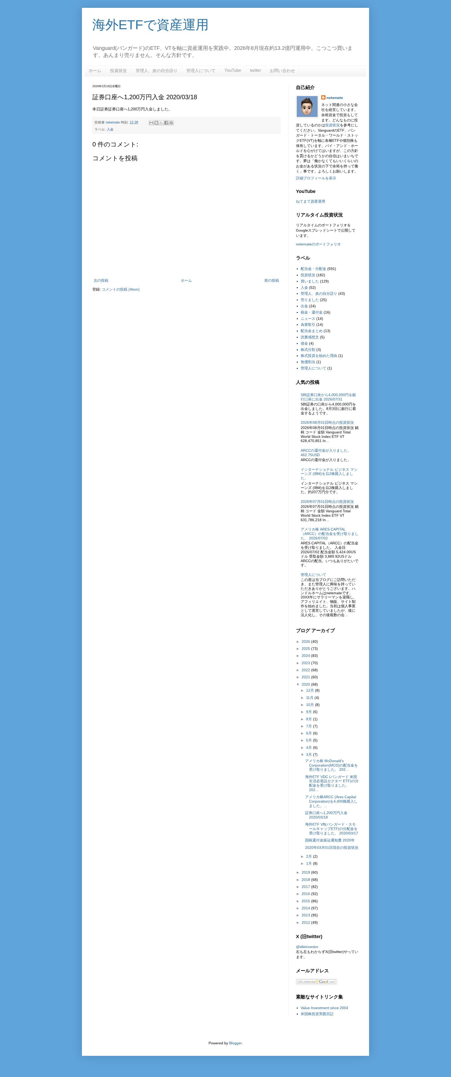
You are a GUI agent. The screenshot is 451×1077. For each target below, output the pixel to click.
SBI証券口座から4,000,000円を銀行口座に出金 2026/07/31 (328, 397)
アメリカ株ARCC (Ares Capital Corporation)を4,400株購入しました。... (331, 801)
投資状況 (118, 70)
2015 (306, 901)
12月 (310, 690)
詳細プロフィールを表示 (316, 178)
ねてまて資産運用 (310, 201)
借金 (304, 343)
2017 (306, 887)
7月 (309, 726)
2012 (306, 922)
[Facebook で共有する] (166, 122)
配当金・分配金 (313, 269)
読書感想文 (310, 337)
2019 (306, 872)
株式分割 (308, 350)
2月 (309, 856)
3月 (309, 754)
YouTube (232, 70)
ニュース (308, 318)
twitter (255, 70)
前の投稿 (271, 280)
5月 (309, 740)
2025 (306, 648)
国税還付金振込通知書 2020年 (330, 840)
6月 (309, 733)
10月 (310, 705)
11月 (310, 698)
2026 (306, 641)
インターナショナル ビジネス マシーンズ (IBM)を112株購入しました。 (329, 473)
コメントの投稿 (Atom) (121, 289)
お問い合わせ (282, 70)
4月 (309, 747)
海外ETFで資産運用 (150, 24)
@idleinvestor (307, 947)
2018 (306, 880)
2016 (306, 894)
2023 (306, 663)
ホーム (95, 70)
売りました (310, 300)
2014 (306, 908)
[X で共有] (161, 122)
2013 (306, 915)
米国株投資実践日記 (317, 1014)
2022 (306, 670)
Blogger (235, 1043)
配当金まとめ (312, 331)
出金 (304, 306)
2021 (306, 677)
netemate (335, 98)
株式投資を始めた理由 (319, 356)
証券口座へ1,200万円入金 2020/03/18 (326, 815)
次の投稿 (101, 280)
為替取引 (308, 324)
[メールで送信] (151, 122)
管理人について (201, 70)
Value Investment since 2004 (324, 1008)
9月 (309, 712)
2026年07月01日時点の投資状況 (327, 501)
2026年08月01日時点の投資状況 (327, 422)
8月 (309, 719)
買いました (310, 281)
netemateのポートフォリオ (318, 244)
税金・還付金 (312, 312)
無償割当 (308, 362)
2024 (306, 656)
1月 (309, 863)
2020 (306, 684)
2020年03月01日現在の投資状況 (331, 847)
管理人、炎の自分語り (156, 70)
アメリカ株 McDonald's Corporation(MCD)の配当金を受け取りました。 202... (331, 765)
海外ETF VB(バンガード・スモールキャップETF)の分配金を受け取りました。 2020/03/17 (331, 828)
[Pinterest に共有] (171, 122)
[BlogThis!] (156, 122)
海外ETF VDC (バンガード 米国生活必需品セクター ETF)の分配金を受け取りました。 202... (332, 783)
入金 (110, 129)
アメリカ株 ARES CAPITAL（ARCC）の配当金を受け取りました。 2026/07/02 (329, 533)
